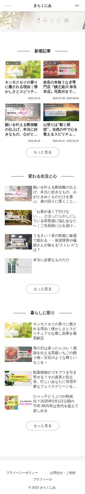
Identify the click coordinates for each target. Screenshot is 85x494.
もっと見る (43, 152)
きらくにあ (43, 5)
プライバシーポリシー (22, 472)
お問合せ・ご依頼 (62, 472)
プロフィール (42, 479)
